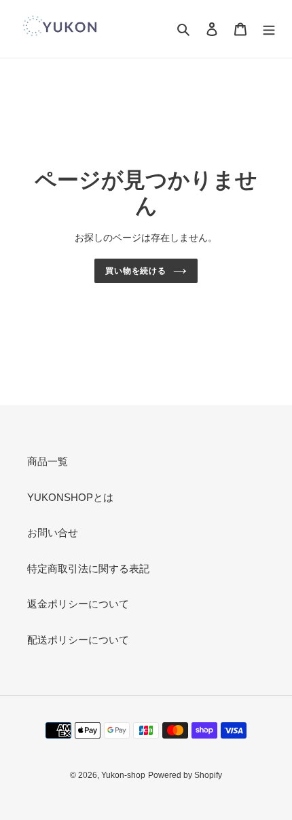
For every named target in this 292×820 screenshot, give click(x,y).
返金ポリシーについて (78, 604)
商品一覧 (47, 461)
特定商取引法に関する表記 (88, 568)
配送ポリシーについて (78, 640)
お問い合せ (52, 532)
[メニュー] (269, 28)
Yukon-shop (123, 775)
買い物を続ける (136, 271)
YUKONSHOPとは (70, 497)
